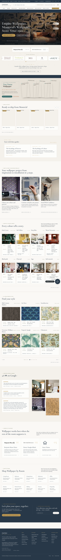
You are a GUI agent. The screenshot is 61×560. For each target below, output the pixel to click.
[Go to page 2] (32, 360)
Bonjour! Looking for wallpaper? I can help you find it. (54, 277)
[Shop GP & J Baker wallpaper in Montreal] (42, 58)
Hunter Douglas (30, 8)
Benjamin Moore (22, 8)
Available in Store (24, 544)
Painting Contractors (45, 537)
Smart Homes (34, 543)
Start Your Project (23, 35)
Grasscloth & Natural (25, 539)
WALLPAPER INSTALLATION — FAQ (30, 71)
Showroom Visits (57, 555)
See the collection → (7, 96)
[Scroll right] (58, 107)
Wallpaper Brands (24, 536)
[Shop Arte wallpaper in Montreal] (53, 58)
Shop (4, 8)
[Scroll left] (56, 107)
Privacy (50, 555)
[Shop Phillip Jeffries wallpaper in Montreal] (7, 58)
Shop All (23, 534)
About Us (52, 539)
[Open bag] (58, 5)
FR (55, 1)
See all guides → (53, 142)
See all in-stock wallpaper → (8, 132)
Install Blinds (43, 536)
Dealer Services (38, 8)
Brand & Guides (46, 8)
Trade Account (44, 539)
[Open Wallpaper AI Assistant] (57, 281)
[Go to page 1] (30, 360)
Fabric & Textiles (24, 542)
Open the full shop (54, 287)
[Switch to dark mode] (58, 1)
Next (57, 359)
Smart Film (33, 540)
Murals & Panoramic (25, 537)
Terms (53, 555)
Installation (14, 8)
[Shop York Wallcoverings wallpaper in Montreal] (30, 58)
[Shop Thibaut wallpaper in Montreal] (18, 58)
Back (4, 359)
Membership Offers (54, 536)
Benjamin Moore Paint (35, 534)
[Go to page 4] (36, 360)
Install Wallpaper (44, 534)
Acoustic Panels (34, 542)
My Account (53, 534)
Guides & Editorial (54, 537)
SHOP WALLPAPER (8, 35)
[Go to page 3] (34, 360)
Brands (8, 8)
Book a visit (56, 8)
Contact (52, 542)
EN (53, 1)
